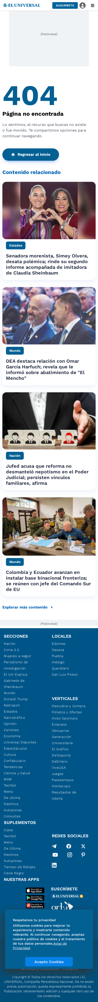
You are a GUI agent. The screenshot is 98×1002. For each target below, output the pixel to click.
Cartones (11, 730)
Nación (9, 643)
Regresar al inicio (34, 154)
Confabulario (14, 761)
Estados (11, 711)
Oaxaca (58, 650)
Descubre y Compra (69, 706)
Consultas (12, 816)
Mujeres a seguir (17, 656)
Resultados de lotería (64, 795)
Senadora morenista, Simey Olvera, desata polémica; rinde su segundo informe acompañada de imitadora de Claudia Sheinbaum (47, 264)
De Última (12, 848)
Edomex (59, 643)
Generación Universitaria (62, 740)
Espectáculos (15, 748)
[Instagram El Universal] (69, 855)
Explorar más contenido (25, 607)
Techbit (10, 785)
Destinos (11, 804)
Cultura (10, 754)
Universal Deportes (20, 742)
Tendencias (13, 767)
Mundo (9, 693)
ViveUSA (59, 767)
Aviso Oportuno (65, 718)
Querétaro (60, 668)
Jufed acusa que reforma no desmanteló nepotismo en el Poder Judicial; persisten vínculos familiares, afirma (47, 474)
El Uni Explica (16, 674)
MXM (8, 779)
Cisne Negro (14, 873)
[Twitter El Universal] (83, 846)
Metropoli (12, 705)
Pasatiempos (63, 780)
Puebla (58, 656)
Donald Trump (16, 699)
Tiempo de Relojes (19, 867)
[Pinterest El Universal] (83, 855)
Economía (12, 736)
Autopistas (13, 810)
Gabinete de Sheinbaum (14, 684)
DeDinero (60, 761)
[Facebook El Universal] (68, 846)
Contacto (70, 969)
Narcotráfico (14, 717)
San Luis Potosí (65, 674)
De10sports (61, 755)
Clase (8, 830)
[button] (65, 5)
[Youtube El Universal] (55, 855)
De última (12, 798)
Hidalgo (58, 662)
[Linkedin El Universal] (54, 865)
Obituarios (60, 730)
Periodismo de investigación (16, 665)
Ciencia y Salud (17, 773)
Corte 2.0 (11, 650)
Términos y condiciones (40, 969)
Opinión (10, 724)
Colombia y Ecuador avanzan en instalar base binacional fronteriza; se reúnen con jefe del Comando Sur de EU (48, 580)
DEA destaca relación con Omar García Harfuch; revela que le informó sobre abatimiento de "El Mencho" (45, 369)
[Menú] (92, 5)
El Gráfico (60, 749)
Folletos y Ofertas (67, 712)
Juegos (58, 774)
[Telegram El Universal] (54, 846)
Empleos (59, 724)
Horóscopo (61, 786)
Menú (8, 791)
